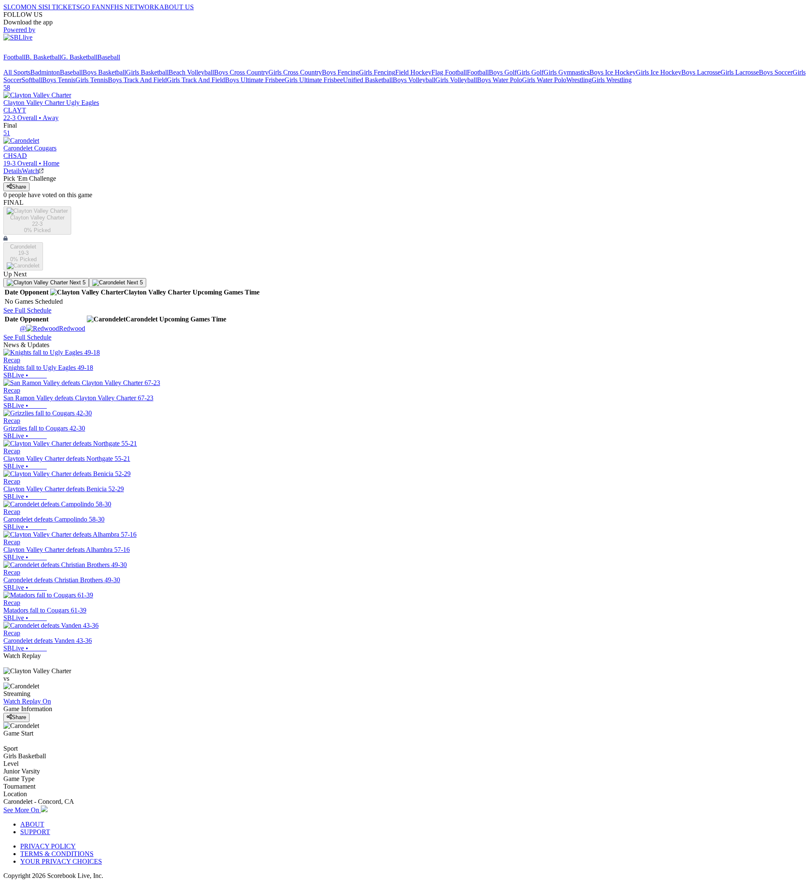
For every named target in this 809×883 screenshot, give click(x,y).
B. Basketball (43, 57)
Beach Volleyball (191, 72)
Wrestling (579, 79)
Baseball (108, 57)
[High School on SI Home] (35, 49)
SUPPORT (35, 831)
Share (19, 187)
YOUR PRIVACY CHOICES (61, 861)
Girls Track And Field (196, 79)
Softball (31, 79)
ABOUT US (176, 7)
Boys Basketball (104, 72)
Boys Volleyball (414, 79)
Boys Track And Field (137, 79)
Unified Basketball (368, 79)
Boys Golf (503, 72)
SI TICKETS (62, 7)
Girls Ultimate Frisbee (313, 79)
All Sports (16, 72)
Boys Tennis (58, 79)
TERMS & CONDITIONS (57, 853)
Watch (30, 170)
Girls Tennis (91, 79)
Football (14, 57)
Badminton (45, 72)
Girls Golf (530, 72)
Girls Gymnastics (566, 72)
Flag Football (449, 72)
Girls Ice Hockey (658, 72)
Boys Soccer (776, 72)
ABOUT (32, 824)
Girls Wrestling (612, 79)
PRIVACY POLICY (48, 846)
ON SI (35, 7)
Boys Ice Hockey (612, 72)
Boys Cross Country (241, 72)
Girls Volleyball (456, 79)
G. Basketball (79, 57)
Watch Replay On (27, 701)
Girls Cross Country (295, 72)
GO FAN (92, 7)
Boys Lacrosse (701, 72)
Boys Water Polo (499, 79)
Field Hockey (413, 72)
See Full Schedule (27, 310)
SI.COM (15, 7)
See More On (22, 809)
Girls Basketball (147, 72)
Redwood (52, 328)
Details (12, 170)
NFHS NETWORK (132, 7)
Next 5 (77, 282)
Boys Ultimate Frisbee (254, 79)
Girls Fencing (377, 72)
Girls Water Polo (544, 79)
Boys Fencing (340, 72)
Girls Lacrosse (740, 72)
